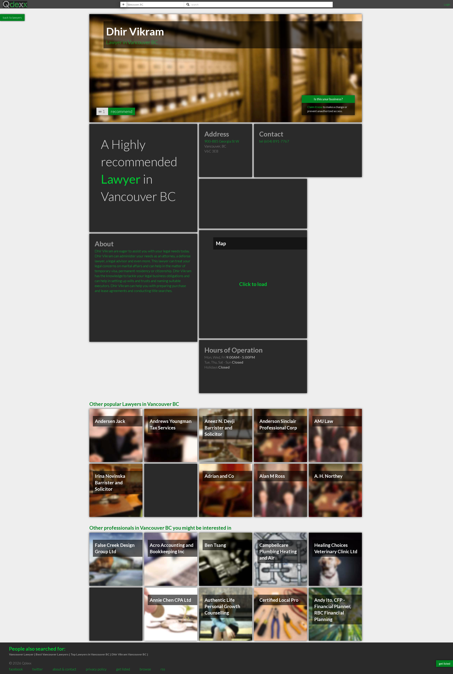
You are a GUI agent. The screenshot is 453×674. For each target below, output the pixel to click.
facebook (16, 669)
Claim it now (314, 107)
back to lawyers (12, 17)
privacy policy (96, 669)
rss (162, 669)
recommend (121, 111)
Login (447, 4)
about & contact (64, 669)
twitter (37, 669)
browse (145, 669)
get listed (123, 669)
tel (274, 141)
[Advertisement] (253, 203)
